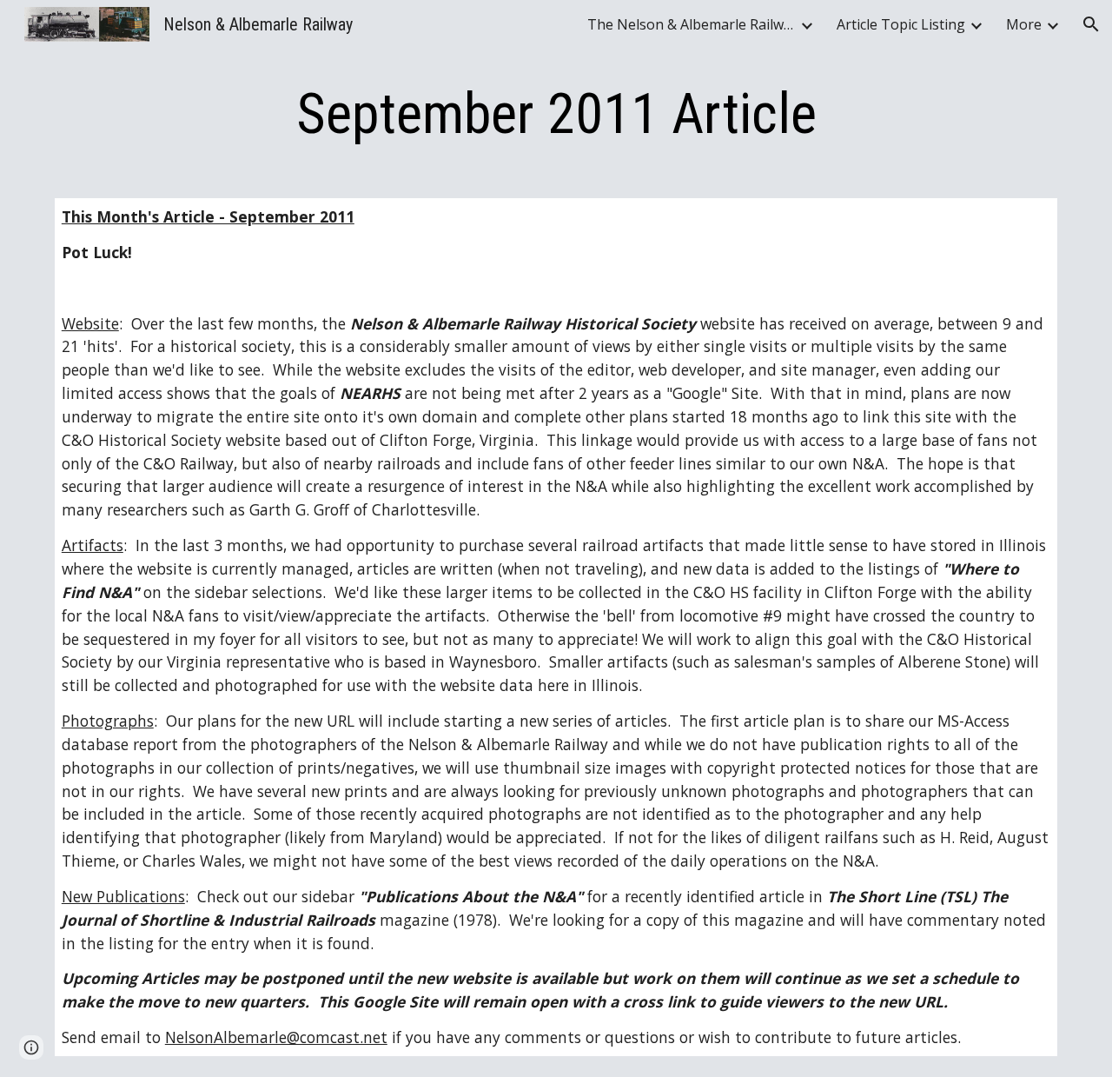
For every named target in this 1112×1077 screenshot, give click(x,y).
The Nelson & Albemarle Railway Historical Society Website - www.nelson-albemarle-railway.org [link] (691, 24)
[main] (556, 114)
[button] (1091, 24)
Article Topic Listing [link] (901, 24)
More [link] (1024, 24)
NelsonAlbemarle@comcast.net (276, 1037)
